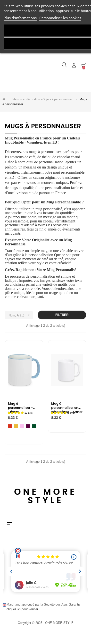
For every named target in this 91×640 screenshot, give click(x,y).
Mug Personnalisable (63, 202)
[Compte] (74, 65)
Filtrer (61, 315)
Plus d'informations (20, 17)
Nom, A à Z (19, 315)
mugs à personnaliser (45, 152)
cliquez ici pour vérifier (22, 609)
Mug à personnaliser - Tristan (20, 406)
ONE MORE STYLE (45, 496)
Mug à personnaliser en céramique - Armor (67, 406)
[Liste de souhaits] (33, 351)
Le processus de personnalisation (30, 276)
